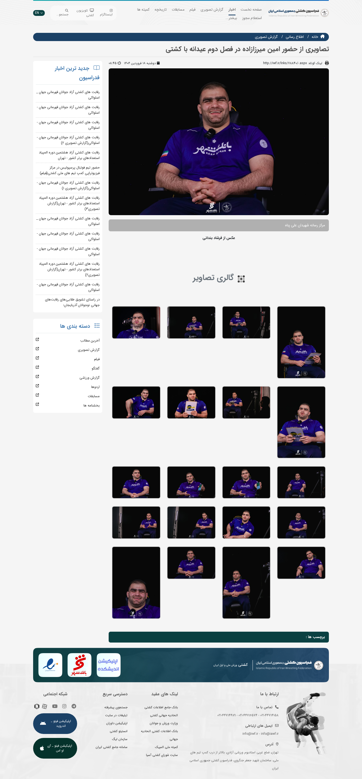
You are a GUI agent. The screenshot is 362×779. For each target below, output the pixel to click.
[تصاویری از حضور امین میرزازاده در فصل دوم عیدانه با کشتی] (301, 342)
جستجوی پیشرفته (115, 707)
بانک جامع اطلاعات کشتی (161, 707)
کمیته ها (143, 9)
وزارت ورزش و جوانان (164, 723)
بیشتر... (231, 18)
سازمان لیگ (119, 739)
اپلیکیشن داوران (116, 723)
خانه (315, 37)
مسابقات (178, 9)
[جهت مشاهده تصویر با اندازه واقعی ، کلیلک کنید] (219, 141)
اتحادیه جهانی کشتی (164, 715)
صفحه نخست (251, 9)
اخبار (232, 9)
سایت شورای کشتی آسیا (162, 755)
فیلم (192, 9)
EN (37, 12)
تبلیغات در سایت (116, 715)
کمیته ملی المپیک (166, 747)
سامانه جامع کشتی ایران (111, 747)
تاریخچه (160, 9)
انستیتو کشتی (118, 731)
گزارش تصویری (212, 9)
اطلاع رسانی (295, 37)
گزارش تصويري (266, 37)
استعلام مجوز (252, 18)
